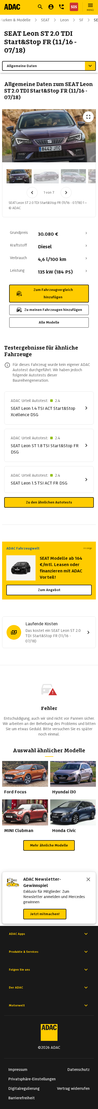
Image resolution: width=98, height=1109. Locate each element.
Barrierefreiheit (21, 1098)
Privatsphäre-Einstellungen (32, 1079)
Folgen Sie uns (19, 969)
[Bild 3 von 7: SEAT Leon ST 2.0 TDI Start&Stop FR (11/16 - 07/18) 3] (73, 176)
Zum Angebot (49, 590)
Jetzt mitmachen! (45, 914)
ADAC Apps (17, 934)
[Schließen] (88, 880)
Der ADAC (16, 987)
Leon (64, 20)
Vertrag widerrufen (73, 1088)
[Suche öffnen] (40, 6)
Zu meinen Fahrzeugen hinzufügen (53, 310)
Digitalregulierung (23, 1088)
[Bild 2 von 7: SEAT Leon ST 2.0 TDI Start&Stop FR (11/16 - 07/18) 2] (46, 176)
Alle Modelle (49, 322)
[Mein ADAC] (51, 7)
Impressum (17, 1069)
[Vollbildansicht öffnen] (88, 116)
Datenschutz (78, 1069)
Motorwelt (17, 1005)
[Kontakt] (61, 7)
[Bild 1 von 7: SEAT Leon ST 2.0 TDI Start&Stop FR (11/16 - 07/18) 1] (19, 176)
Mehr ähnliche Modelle (49, 845)
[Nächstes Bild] (66, 192)
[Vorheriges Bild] (32, 192)
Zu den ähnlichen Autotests (49, 502)
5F (81, 20)
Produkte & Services (23, 952)
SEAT (45, 20)
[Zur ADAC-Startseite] (12, 7)
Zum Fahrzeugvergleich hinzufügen (53, 293)
